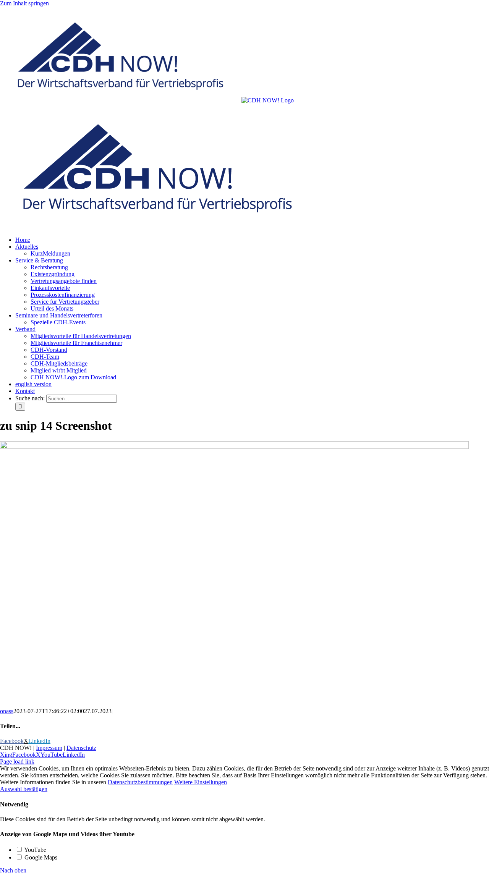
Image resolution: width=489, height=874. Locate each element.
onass (6, 711)
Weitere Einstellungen (200, 782)
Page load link (17, 761)
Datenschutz (81, 748)
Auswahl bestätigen (23, 789)
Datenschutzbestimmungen (140, 782)
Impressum (49, 748)
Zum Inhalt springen (24, 3)
